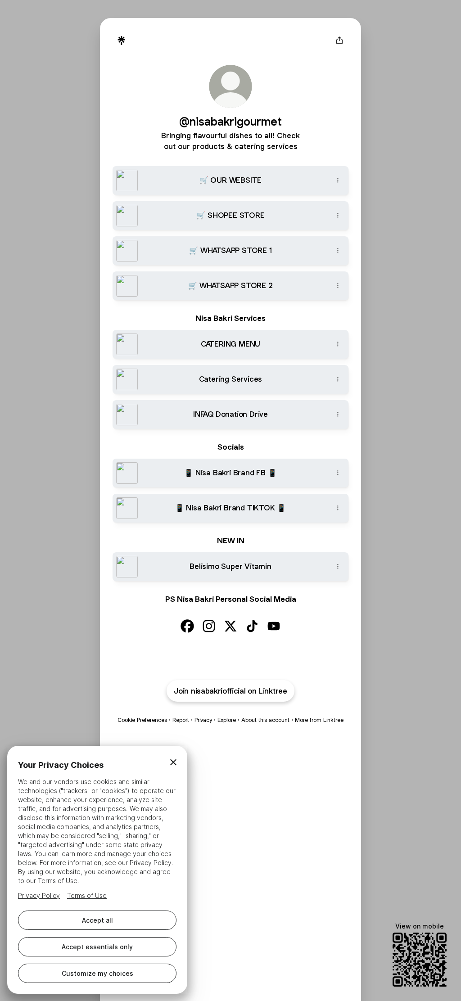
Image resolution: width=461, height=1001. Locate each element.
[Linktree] (122, 41)
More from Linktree (319, 720)
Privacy (203, 720)
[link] (187, 626)
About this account (265, 720)
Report (180, 720)
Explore (226, 720)
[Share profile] (339, 41)
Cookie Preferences (142, 720)
